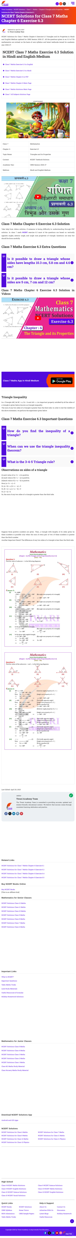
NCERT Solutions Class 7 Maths (13, 923)
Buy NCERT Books (8, 889)
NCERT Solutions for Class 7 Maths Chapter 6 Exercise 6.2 (22, 869)
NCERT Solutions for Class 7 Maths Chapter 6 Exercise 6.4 (22, 873)
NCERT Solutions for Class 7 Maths (51, 1132)
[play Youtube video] (38, 196)
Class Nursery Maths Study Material (14, 1070)
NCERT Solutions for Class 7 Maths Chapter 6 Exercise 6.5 (22, 877)
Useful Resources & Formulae (12, 993)
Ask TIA (69, 1234)
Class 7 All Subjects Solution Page (17, 94)
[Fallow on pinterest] (21, 813)
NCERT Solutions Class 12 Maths (13, 903)
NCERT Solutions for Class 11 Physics (52, 1139)
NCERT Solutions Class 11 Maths (13, 907)
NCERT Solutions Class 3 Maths (13, 1054)
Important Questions (9, 981)
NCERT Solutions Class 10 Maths (13, 911)
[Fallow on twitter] (9, 813)
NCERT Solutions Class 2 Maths (13, 1058)
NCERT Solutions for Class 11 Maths (51, 1135)
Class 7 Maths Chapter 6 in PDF (16, 77)
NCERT (25, 232)
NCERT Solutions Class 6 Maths (13, 927)
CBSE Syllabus (6, 1210)
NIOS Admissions (8, 1213)
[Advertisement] (38, 354)
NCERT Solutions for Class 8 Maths (14, 1135)
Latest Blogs (43, 1213)
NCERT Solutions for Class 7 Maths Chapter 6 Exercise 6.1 (22, 866)
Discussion (61, 1210)
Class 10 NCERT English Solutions (50, 1192)
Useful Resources (45, 1217)
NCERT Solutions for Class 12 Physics (15, 1142)
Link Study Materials (9, 989)
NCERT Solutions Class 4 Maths (13, 1050)
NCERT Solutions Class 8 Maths (13, 919)
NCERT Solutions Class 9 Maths (13, 915)
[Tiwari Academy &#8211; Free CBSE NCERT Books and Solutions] (4, 3)
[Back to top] (72, 1221)
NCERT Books (6, 1207)
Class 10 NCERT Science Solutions (14, 1192)
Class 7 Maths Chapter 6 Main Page (18, 83)
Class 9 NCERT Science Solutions (50, 1185)
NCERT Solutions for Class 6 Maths (14, 1132)
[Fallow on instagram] (17, 813)
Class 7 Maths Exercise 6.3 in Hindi (18, 71)
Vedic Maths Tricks (8, 985)
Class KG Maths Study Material (13, 1066)
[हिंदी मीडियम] (57, 3)
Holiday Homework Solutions (12, 997)
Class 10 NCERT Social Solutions (13, 1195)
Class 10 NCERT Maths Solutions (50, 1189)
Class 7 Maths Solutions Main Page (18, 89)
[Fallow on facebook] (6, 813)
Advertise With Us (46, 1210)
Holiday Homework (64, 1213)
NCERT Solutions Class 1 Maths (13, 1062)
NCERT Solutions (25, 1207)
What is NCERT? (7, 977)
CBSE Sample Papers (26, 1213)
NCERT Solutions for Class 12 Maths (14, 1139)
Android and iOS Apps (9, 1120)
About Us (42, 1207)
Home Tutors (24, 1210)
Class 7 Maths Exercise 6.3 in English (19, 64)
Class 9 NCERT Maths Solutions (13, 1185)
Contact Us (61, 1207)
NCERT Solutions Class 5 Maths (13, 1046)
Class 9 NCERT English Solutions (13, 1189)
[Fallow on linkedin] (13, 813)
